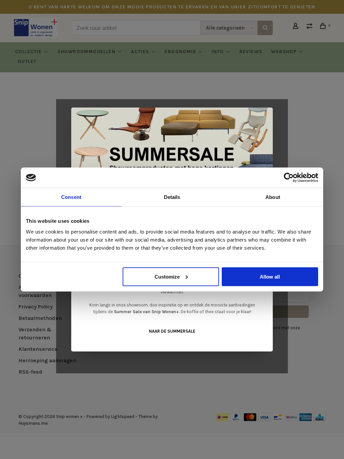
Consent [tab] (71, 197)
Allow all (270, 276)
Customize (167, 276)
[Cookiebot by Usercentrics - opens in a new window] (288, 178)
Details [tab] (172, 197)
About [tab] (272, 197)
